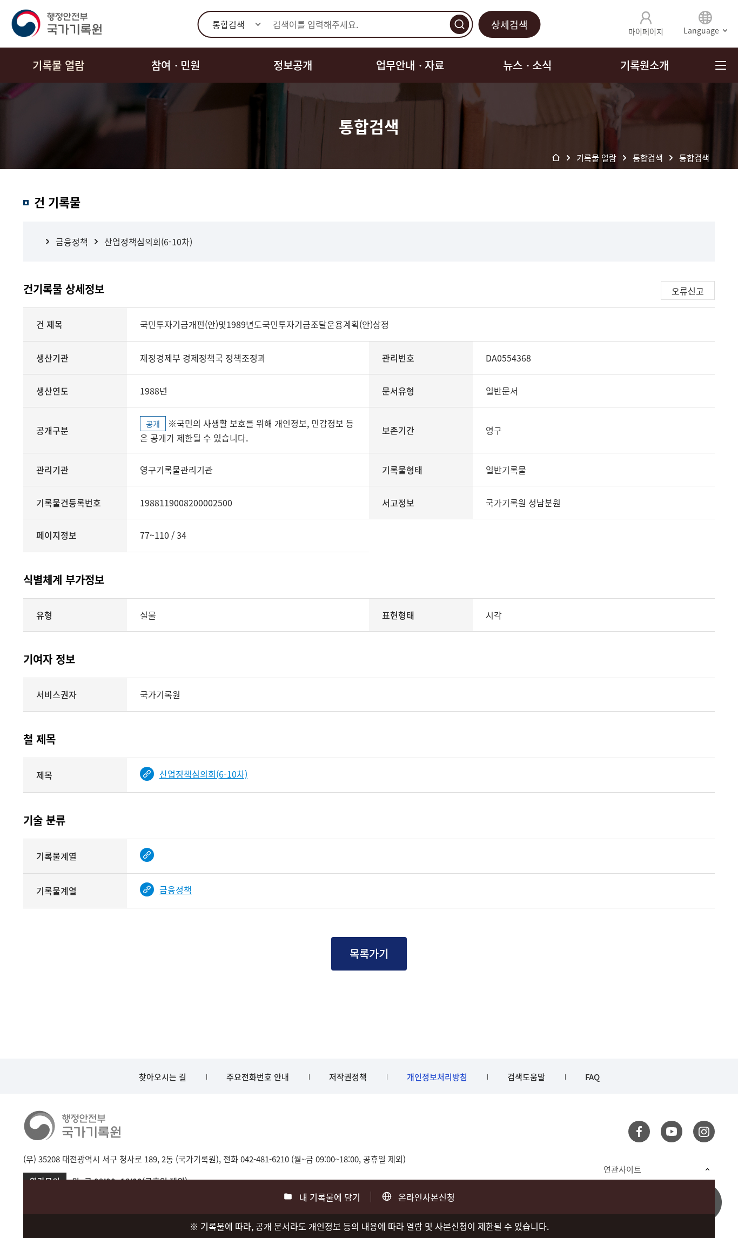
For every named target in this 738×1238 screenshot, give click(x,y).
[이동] (149, 855)
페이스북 (639, 1131)
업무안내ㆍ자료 (410, 65)
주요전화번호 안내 (257, 1077)
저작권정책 (348, 1077)
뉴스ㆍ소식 (527, 65)
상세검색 (509, 24)
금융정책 (72, 241)
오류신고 (688, 290)
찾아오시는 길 (162, 1077)
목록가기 (369, 953)
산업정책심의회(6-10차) (148, 241)
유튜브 (671, 1131)
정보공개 (292, 65)
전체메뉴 (720, 65)
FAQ (592, 1077)
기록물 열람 (58, 65)
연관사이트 (622, 1169)
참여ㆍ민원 (175, 65)
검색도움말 (526, 1077)
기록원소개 (644, 65)
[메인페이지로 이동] (56, 24)
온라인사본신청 (426, 1196)
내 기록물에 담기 (329, 1196)
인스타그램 (704, 1131)
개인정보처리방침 (437, 1077)
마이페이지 (645, 31)
